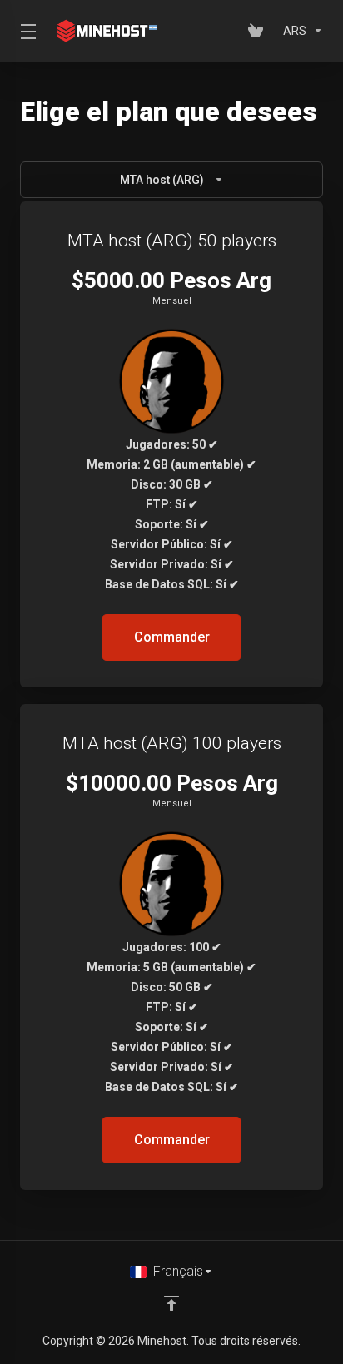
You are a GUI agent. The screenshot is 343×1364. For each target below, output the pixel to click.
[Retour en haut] (171, 1303)
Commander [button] (172, 637)
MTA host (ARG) (162, 179)
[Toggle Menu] (25, 31)
